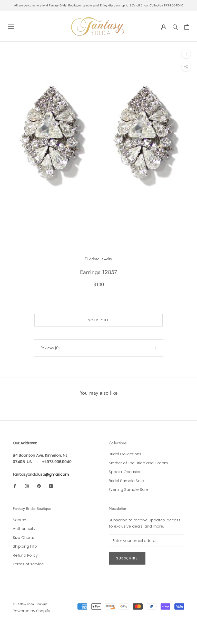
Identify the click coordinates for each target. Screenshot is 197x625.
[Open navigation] (11, 26)
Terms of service (28, 564)
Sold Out (98, 320)
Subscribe (127, 558)
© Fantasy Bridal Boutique (30, 604)
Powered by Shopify (31, 610)
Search (19, 519)
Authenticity (24, 528)
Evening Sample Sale (128, 489)
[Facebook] (15, 486)
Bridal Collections (125, 454)
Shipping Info (25, 546)
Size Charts (23, 537)
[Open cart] (186, 27)
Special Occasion (125, 471)
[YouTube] (51, 486)
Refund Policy (25, 555)
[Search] (175, 26)
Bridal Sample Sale (126, 480)
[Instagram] (27, 486)
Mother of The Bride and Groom (138, 463)
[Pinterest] (39, 486)
